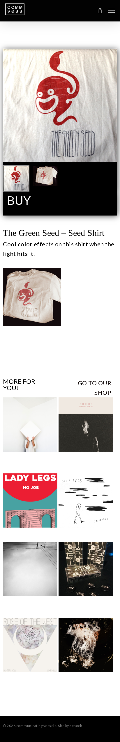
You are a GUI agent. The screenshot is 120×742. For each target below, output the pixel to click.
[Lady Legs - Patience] (86, 500)
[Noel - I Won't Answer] (30, 424)
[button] (111, 11)
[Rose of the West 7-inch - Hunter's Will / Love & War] (30, 645)
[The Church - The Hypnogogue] (86, 645)
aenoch (76, 725)
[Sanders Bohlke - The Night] (86, 424)
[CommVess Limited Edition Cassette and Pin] (86, 569)
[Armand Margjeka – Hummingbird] (30, 569)
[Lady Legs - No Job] (30, 500)
